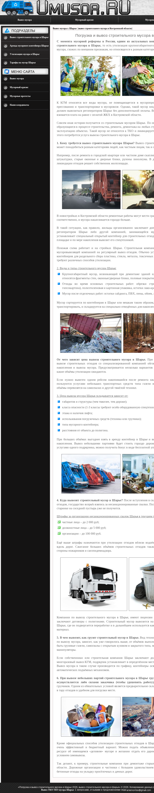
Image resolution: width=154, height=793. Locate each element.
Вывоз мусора (25, 20)
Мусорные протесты (20, 96)
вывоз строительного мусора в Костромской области (105, 28)
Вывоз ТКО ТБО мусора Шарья (57, 790)
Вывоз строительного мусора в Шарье (29, 37)
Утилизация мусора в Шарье (24, 54)
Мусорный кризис (84, 20)
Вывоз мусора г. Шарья (65, 28)
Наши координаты (19, 105)
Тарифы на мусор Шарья (23, 62)
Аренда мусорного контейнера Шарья (29, 45)
